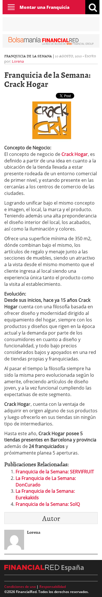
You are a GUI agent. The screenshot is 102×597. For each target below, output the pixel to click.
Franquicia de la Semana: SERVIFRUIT (55, 471)
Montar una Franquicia (44, 7)
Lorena (18, 61)
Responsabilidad (52, 586)
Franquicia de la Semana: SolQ (48, 504)
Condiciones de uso (20, 586)
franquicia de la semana (28, 56)
